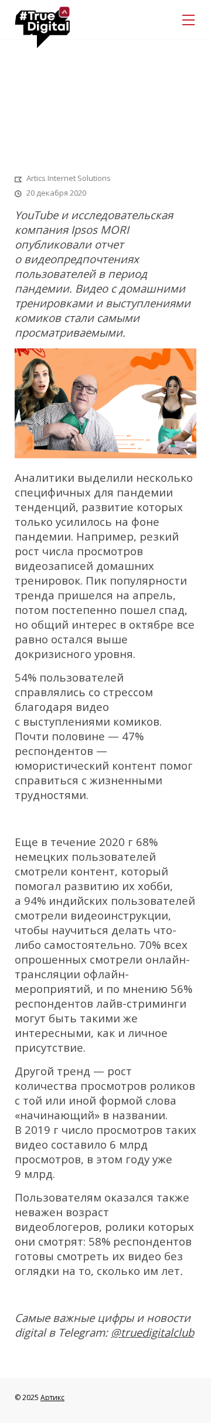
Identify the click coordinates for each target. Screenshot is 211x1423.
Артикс (52, 1397)
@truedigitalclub (152, 1332)
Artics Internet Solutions (68, 178)
